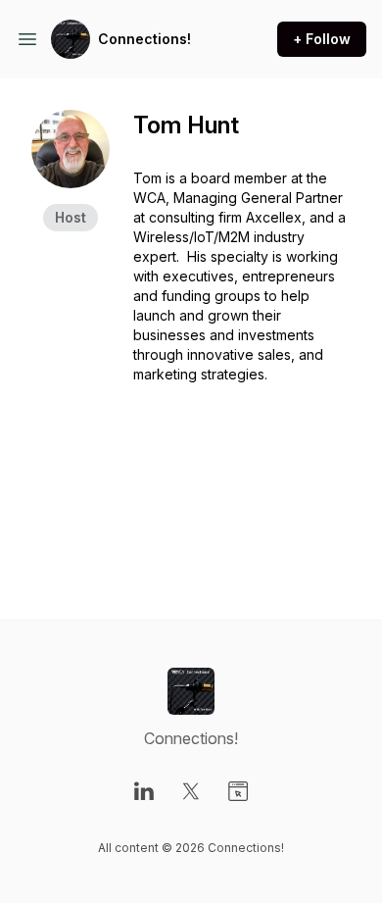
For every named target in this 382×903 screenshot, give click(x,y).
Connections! (144, 38)
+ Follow (322, 38)
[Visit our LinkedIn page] (144, 791)
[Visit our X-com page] (191, 791)
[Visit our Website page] (238, 791)
